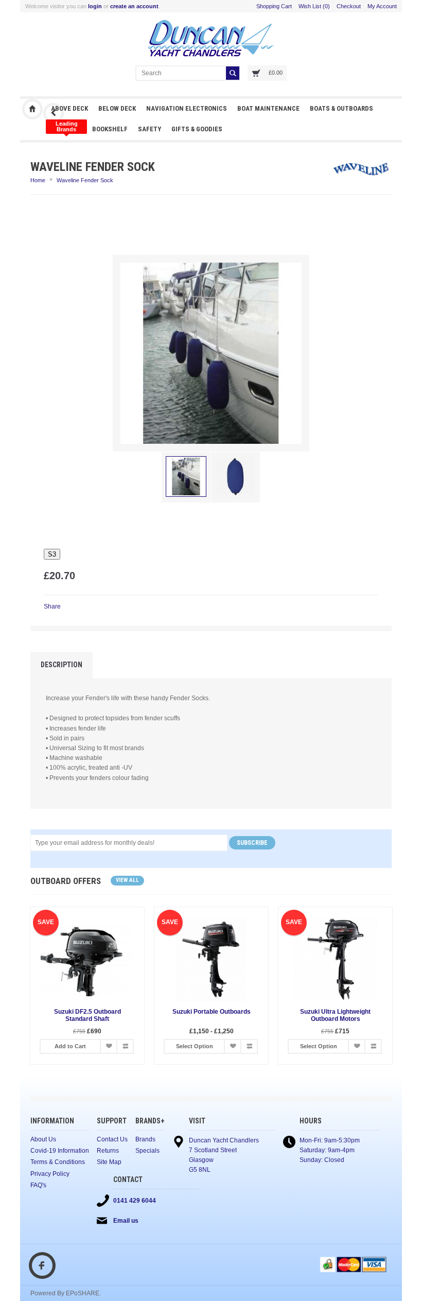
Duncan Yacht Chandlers (32, 109)
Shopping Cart (274, 6)
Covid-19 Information (59, 1150)
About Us (43, 1139)
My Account (382, 6)
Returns (108, 1150)
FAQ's (38, 1185)
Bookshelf (110, 129)
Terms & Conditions (57, 1162)
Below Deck (117, 108)
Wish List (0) (314, 6)
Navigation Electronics (186, 108)
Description (61, 665)
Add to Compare (125, 1046)
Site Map (109, 1162)
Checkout (349, 6)
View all (127, 880)
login (95, 6)
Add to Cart (70, 1046)
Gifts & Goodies (196, 129)
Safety (149, 129)
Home (37, 180)
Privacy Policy (49, 1173)
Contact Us (112, 1139)
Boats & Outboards (341, 108)
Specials (147, 1150)
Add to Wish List (108, 1046)
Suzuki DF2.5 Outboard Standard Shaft (87, 1015)
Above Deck (69, 108)
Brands (145, 1139)
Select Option (194, 1046)
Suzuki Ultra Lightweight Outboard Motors (335, 1015)
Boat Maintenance (268, 108)
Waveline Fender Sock (85, 180)
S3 (52, 554)
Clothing (66, 126)
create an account (134, 6)
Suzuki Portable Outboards (211, 1011)
